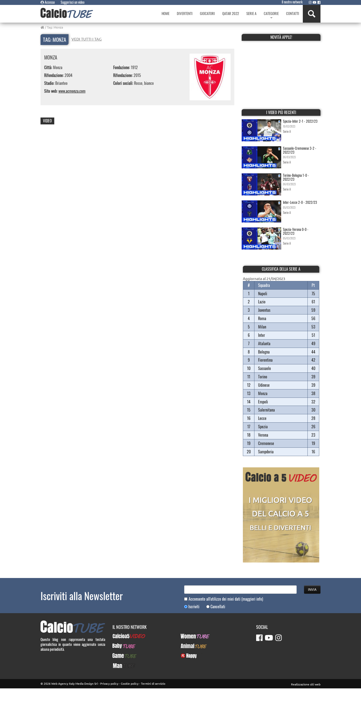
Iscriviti (193, 606)
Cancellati (217, 606)
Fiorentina (265, 360)
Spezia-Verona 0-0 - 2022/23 (295, 231)
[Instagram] (310, 2)
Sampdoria (266, 452)
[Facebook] (319, 2)
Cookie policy (130, 683)
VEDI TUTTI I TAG (86, 38)
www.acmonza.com (71, 91)
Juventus (264, 310)
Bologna (264, 352)
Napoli (262, 293)
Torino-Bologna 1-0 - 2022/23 (296, 177)
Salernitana (266, 410)
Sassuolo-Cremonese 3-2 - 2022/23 (299, 150)
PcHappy (186, 655)
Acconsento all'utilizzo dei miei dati (226, 599)
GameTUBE (120, 655)
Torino (262, 377)
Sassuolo (264, 368)
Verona (263, 435)
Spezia (263, 427)
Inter (261, 335)
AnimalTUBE (189, 645)
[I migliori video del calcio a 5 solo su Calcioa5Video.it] (281, 514)
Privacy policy (109, 683)
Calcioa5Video (122, 636)
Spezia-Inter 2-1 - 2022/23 (300, 121)
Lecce (262, 418)
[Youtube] (314, 2)
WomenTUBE (189, 636)
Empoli (263, 402)
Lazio (261, 302)
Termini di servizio (153, 683)
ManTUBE (119, 665)
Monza (262, 393)
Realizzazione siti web (305, 684)
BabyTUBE (119, 645)
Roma (262, 318)
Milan (262, 327)
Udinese (264, 385)
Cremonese (266, 443)
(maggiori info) (252, 599)
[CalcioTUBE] (67, 13)
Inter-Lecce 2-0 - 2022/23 (300, 202)
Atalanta (264, 343)
